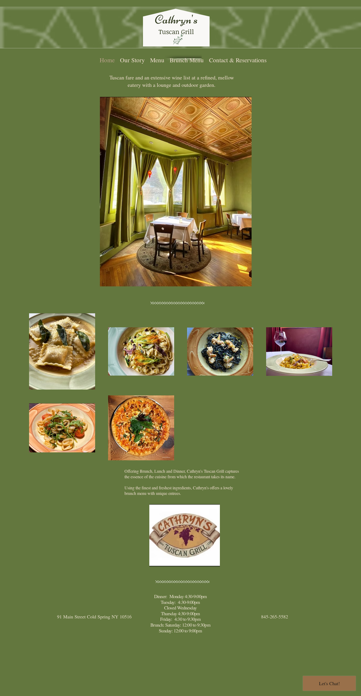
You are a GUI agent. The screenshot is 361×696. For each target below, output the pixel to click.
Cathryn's (176, 19)
